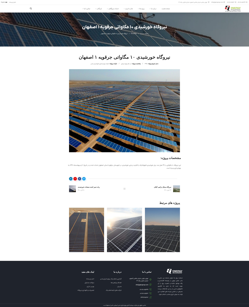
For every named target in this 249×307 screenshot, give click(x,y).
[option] (162, 231)
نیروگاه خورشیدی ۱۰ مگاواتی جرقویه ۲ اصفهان (164, 245)
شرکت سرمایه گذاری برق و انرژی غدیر (127, 305)
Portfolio (134, 34)
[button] (31, 9)
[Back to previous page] (124, 189)
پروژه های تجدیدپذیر (167, 238)
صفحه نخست (144, 34)
